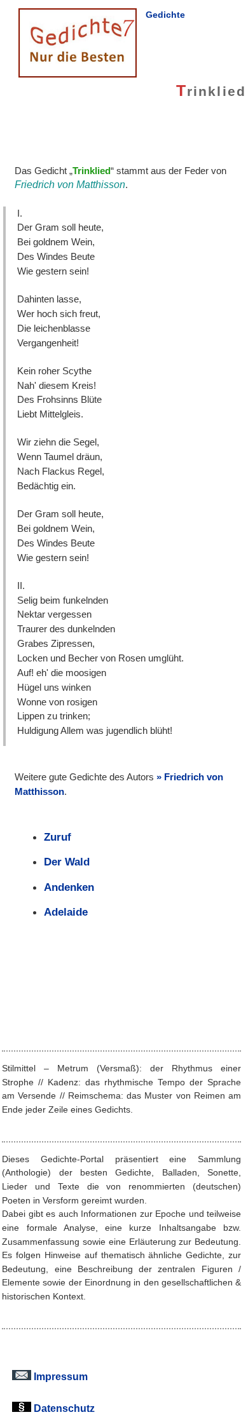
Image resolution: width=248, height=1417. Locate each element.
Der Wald (67, 861)
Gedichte (165, 15)
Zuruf (57, 837)
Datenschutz (63, 1408)
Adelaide (66, 911)
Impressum (59, 1376)
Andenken (69, 887)
